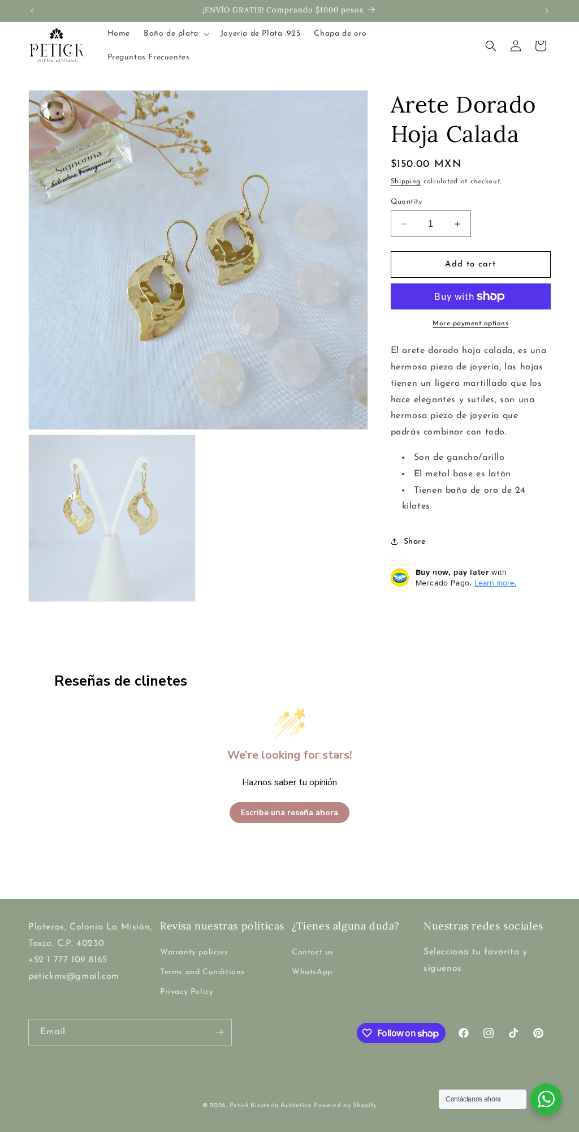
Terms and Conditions (202, 972)
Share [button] (415, 541)
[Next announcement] (546, 10)
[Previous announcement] (32, 10)
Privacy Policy (186, 992)
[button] (175, 34)
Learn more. (495, 582)
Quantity (406, 201)
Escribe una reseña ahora (289, 812)
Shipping (406, 181)
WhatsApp (312, 972)
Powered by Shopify (345, 1106)
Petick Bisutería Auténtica (271, 1106)
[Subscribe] (218, 1032)
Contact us (313, 952)
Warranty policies (194, 952)
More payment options (470, 323)
